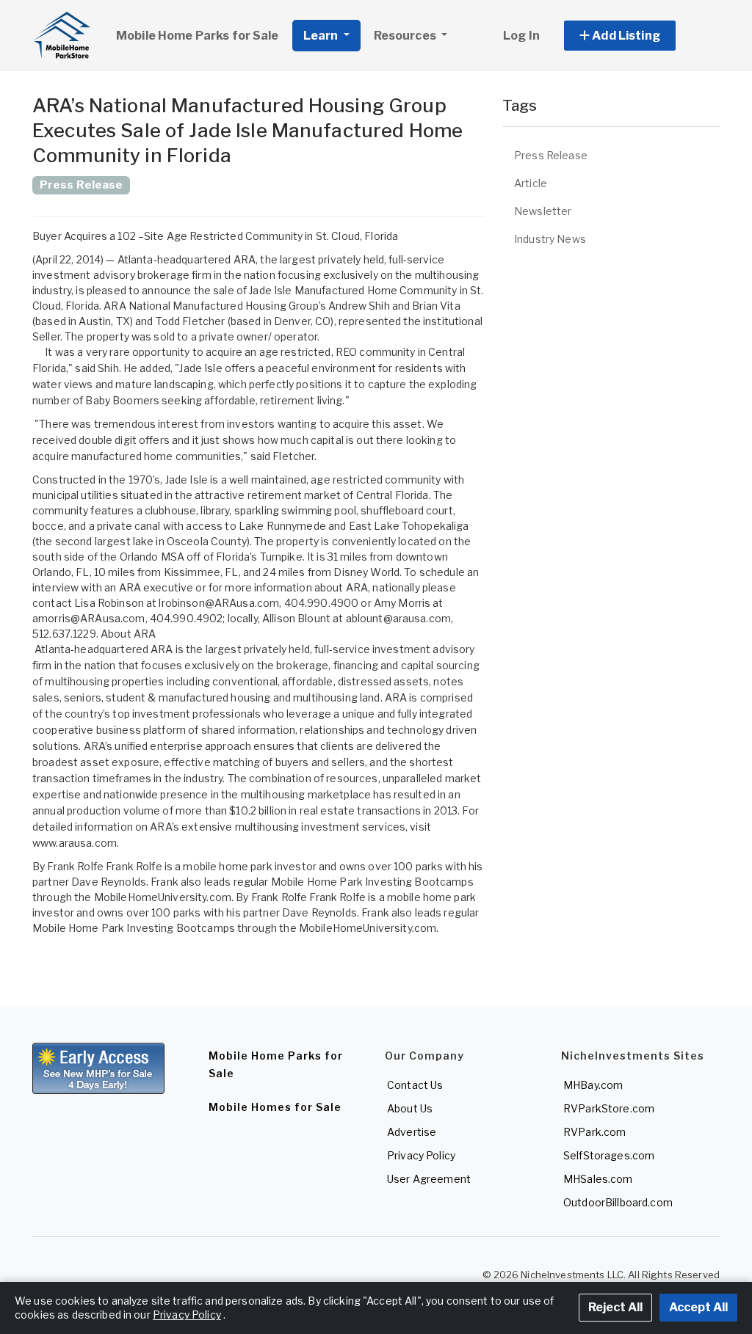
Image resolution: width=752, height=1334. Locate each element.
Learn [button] (322, 36)
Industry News (550, 239)
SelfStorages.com (608, 1155)
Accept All (698, 1307)
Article (530, 183)
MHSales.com (598, 1179)
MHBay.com (593, 1085)
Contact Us (415, 1085)
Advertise (411, 1132)
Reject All (615, 1307)
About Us (410, 1108)
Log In (521, 36)
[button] (636, 35)
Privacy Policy (421, 1155)
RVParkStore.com (608, 1108)
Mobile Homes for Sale (275, 1107)
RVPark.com (594, 1132)
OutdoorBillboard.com (618, 1202)
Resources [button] (406, 36)
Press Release (551, 155)
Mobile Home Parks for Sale (197, 36)
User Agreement (429, 1179)
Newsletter (542, 211)
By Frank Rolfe (68, 866)
